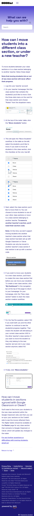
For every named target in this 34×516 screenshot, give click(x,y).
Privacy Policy (6, 466)
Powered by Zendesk (26, 514)
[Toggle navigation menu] (17, 3)
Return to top (7, 451)
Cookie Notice (18, 466)
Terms (12, 470)
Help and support (26, 468)
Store (6, 470)
